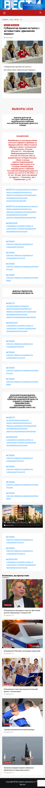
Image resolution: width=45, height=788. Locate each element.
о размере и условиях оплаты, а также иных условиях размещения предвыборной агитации (21, 442)
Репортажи (15, 25)
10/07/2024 (9, 37)
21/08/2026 (8, 615)
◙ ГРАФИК (10, 241)
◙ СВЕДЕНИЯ (11, 437)
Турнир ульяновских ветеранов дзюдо (19, 729)
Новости (7, 25)
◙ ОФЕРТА (10, 417)
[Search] (40, 13)
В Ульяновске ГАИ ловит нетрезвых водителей (22, 651)
